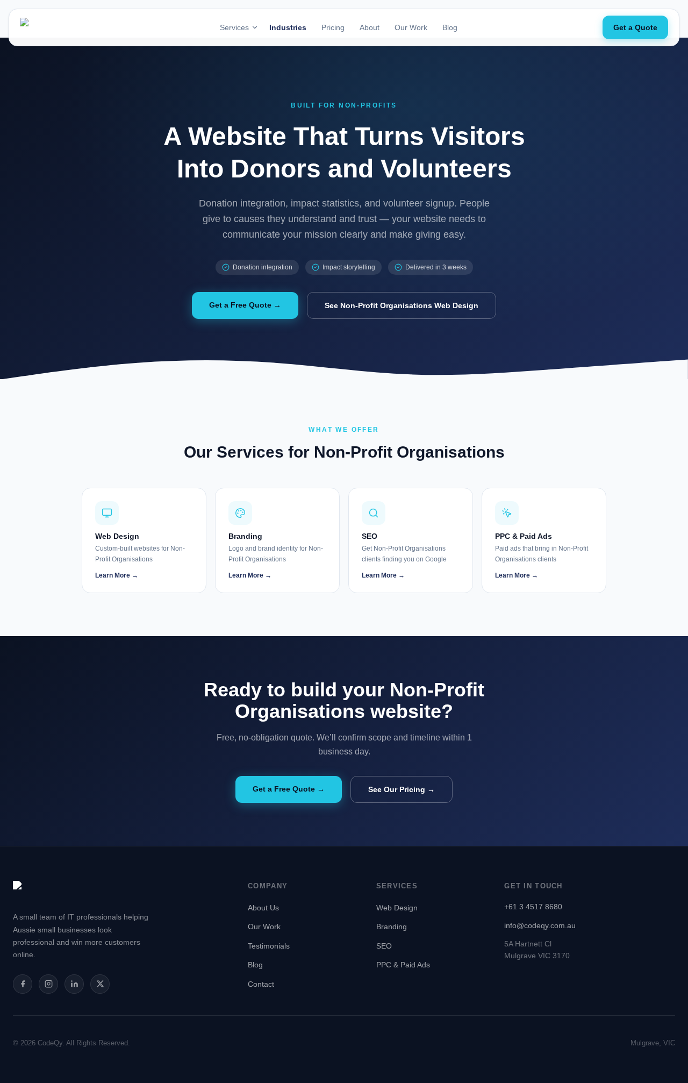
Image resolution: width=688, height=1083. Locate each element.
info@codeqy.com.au (540, 925)
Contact (261, 984)
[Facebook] (22, 984)
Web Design (397, 907)
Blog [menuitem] (449, 27)
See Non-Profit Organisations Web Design (401, 305)
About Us (263, 907)
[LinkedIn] (74, 984)
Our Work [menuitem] (411, 27)
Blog (255, 964)
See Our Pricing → (401, 789)
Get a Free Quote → (245, 305)
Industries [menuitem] (287, 27)
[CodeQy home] (49, 27)
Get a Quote (635, 27)
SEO (384, 946)
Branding (391, 926)
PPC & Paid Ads (403, 964)
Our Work (264, 926)
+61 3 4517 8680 (533, 906)
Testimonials (269, 946)
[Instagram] (48, 984)
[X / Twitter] (100, 984)
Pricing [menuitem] (333, 27)
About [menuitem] (369, 27)
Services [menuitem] (234, 27)
